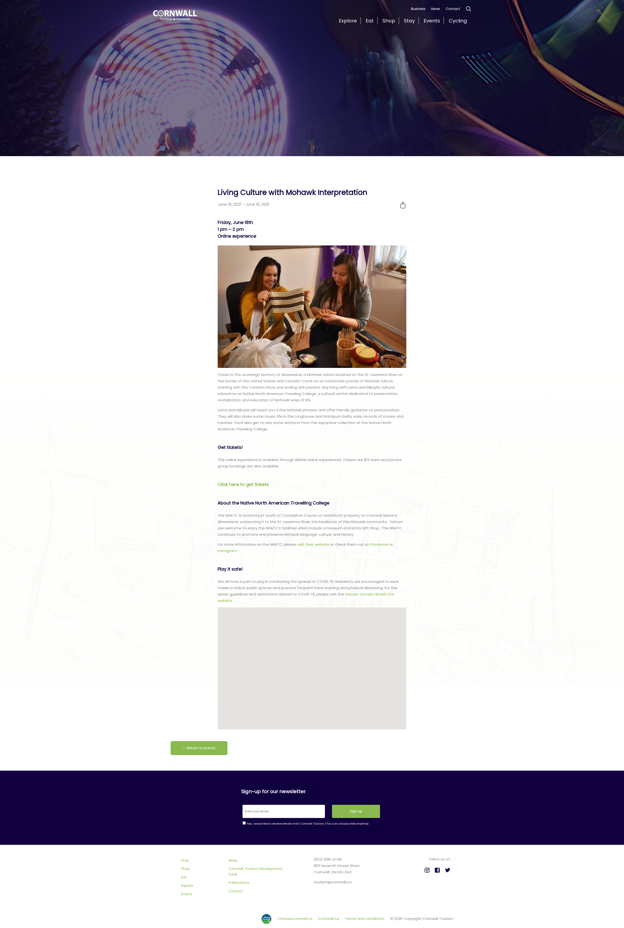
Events (186, 894)
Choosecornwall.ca (295, 918)
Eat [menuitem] (370, 20)
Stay (185, 860)
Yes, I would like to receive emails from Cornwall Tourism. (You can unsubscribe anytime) (307, 824)
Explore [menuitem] (348, 20)
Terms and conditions (365, 918)
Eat (183, 877)
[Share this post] (402, 205)
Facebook (379, 544)
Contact (453, 8)
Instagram (227, 550)
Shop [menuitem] (388, 20)
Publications (239, 882)
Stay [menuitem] (409, 20)
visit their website (313, 544)
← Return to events (199, 748)
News (435, 8)
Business (418, 8)
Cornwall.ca (329, 918)
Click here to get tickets (243, 484)
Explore (187, 885)
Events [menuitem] (432, 20)
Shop (185, 868)
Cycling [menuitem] (458, 20)
